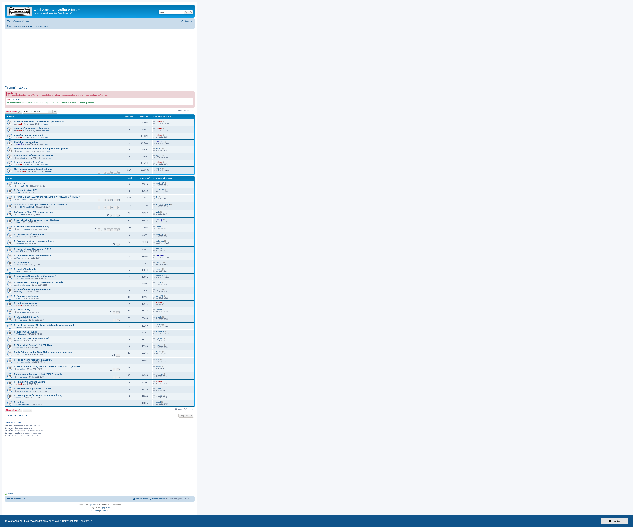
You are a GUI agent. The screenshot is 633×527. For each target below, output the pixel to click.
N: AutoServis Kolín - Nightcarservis (32, 255)
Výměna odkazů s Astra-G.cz (28, 162)
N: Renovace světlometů (26, 296)
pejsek (158, 226)
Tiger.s (158, 352)
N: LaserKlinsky (22, 309)
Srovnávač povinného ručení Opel (31, 128)
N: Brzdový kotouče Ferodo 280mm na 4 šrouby (38, 395)
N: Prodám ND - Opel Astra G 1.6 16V (33, 388)
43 (112, 200)
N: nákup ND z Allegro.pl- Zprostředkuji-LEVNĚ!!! (39, 282)
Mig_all (158, 169)
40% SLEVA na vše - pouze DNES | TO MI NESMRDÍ (40, 204)
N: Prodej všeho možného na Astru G (33, 360)
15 (119, 172)
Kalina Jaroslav (22, 404)
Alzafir (158, 282)
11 (105, 172)
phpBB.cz (106, 508)
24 (108, 230)
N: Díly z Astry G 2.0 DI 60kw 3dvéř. (32, 338)
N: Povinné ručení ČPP (25, 190)
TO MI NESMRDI (27, 207)
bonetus (19, 398)
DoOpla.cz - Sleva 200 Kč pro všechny (33, 212)
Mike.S (22, 151)
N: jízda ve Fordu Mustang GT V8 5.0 (32, 249)
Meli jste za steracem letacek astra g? (33, 169)
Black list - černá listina (26, 142)
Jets (157, 360)
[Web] (19, 10)
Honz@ (159, 220)
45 (119, 200)
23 (105, 230)
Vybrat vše (16, 99)
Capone (159, 309)
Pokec (45, 124)
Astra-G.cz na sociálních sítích (29, 135)
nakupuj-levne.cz (23, 285)
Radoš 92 (20, 144)
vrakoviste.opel (22, 278)
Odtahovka (19, 183)
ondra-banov (25, 229)
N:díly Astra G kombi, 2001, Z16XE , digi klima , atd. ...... (43, 352)
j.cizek (158, 388)
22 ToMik (159, 296)
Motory (46, 131)
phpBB (91, 505)
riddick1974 (160, 276)
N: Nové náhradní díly (25, 269)
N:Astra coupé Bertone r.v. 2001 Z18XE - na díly (38, 374)
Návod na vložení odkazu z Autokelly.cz (34, 155)
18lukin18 (24, 312)
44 (115, 200)
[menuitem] (25, 21)
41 (105, 200)
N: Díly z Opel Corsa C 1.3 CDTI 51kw (33, 345)
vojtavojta (20, 243)
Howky (19, 327)
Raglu (18, 222)
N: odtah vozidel (22, 262)
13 (112, 172)
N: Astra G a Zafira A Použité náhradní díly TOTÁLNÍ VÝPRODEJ (47, 197)
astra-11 (19, 265)
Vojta (22, 215)
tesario (19, 271)
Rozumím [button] (614, 521)
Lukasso (23, 199)
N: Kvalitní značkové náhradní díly (31, 226)
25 (112, 230)
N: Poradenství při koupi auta (29, 234)
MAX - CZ (24, 186)
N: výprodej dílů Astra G (26, 317)
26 (115, 230)
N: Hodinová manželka (25, 303)
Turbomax (20, 334)
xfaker (22, 369)
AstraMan (160, 255)
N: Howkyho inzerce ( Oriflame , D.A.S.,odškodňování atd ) (44, 325)
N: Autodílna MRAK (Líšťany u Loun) (32, 289)
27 (119, 230)
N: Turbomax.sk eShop (25, 332)
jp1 (157, 197)
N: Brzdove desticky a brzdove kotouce (34, 241)
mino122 (19, 298)
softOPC (19, 251)
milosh (19, 124)
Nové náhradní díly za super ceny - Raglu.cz (36, 220)
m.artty (19, 292)
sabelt (158, 402)
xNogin (159, 317)
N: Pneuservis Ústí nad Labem (29, 382)
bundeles (23, 320)
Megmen (19, 258)
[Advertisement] (100, 56)
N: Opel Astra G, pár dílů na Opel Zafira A (35, 276)
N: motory (19, 402)
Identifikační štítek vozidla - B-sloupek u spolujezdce (41, 148)
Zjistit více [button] (86, 521)
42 (108, 200)
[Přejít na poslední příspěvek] (163, 121)
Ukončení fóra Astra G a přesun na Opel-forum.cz (39, 121)
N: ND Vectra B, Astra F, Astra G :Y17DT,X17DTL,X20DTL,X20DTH (47, 366)
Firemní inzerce (16, 87)
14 (115, 172)
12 (108, 172)
